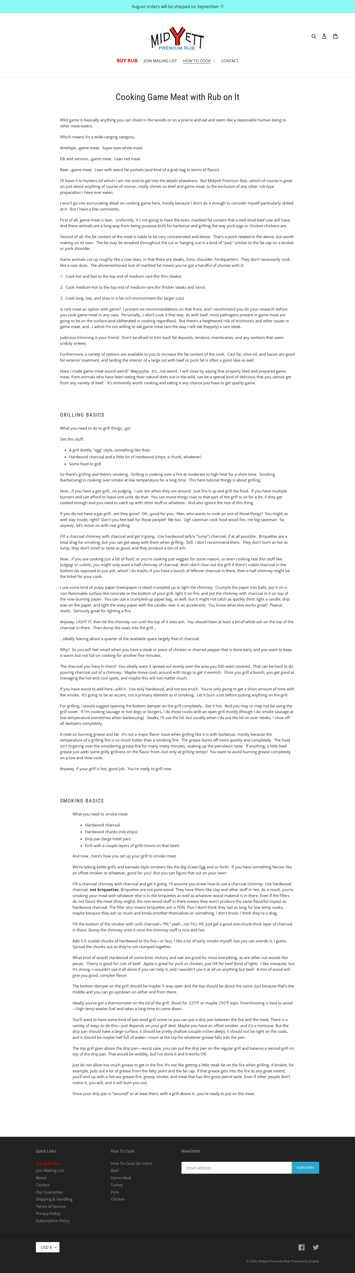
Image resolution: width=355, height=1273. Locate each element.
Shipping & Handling (54, 1199)
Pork (115, 1192)
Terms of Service (50, 1206)
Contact (42, 1184)
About (41, 1177)
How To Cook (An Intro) (131, 1163)
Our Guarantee (49, 1192)
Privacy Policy (48, 1213)
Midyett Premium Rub (274, 1261)
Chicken (118, 1199)
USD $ (46, 1247)
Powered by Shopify (305, 1261)
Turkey (117, 1184)
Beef (115, 1170)
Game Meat (121, 1177)
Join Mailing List (50, 1170)
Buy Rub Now (48, 1163)
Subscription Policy (53, 1220)
